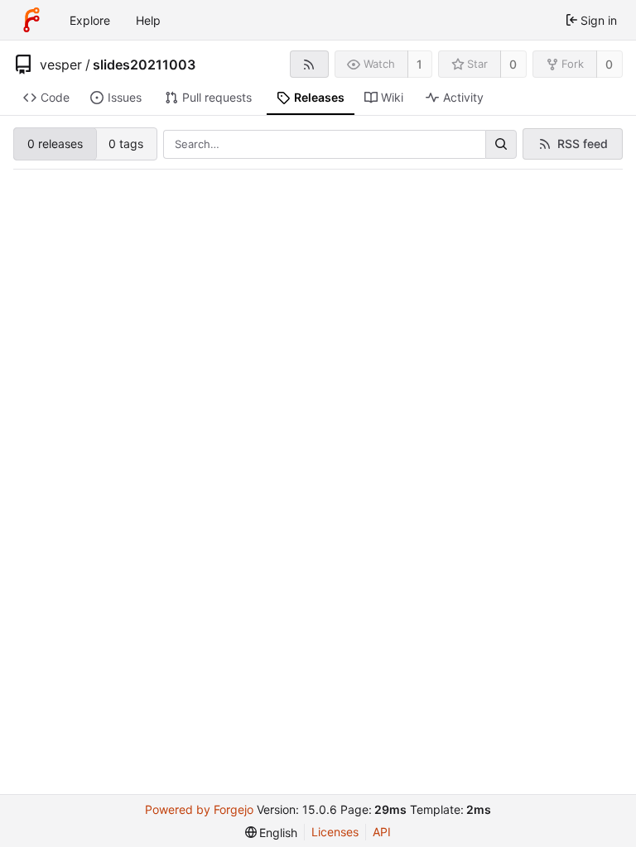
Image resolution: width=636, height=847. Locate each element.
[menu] (271, 832)
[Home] (31, 20)
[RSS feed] (309, 64)
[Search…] (501, 145)
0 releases (55, 143)
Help (148, 20)
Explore (90, 20)
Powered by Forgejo (199, 809)
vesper (61, 64)
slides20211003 (144, 64)
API (382, 832)
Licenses (335, 832)
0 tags (125, 143)
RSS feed (582, 143)
